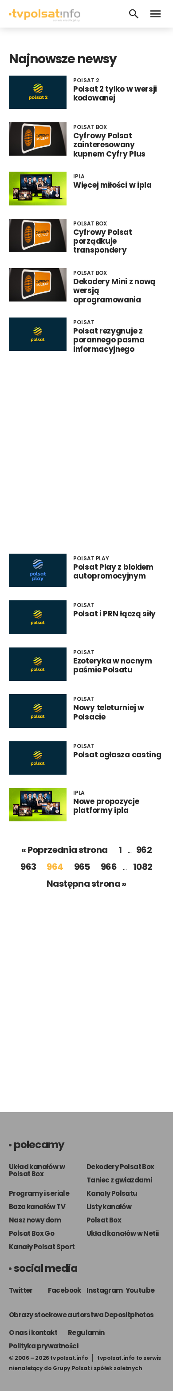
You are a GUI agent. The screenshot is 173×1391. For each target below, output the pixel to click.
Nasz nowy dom (35, 1220)
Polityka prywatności (43, 1346)
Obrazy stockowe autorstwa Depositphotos (81, 1314)
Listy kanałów (108, 1206)
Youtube (140, 1290)
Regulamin (86, 1332)
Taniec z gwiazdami (119, 1180)
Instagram (104, 1290)
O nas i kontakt (33, 1332)
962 (144, 850)
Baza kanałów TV (37, 1206)
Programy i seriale (39, 1193)
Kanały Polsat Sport (42, 1246)
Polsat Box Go (31, 1233)
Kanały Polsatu (112, 1193)
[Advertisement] (86, 453)
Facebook (64, 1290)
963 (28, 866)
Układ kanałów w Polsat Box (37, 1170)
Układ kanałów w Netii (122, 1233)
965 (82, 866)
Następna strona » (86, 883)
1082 (143, 866)
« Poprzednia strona (64, 850)
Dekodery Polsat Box (120, 1166)
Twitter (21, 1290)
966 (109, 866)
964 (55, 866)
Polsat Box (103, 1220)
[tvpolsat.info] (44, 19)
